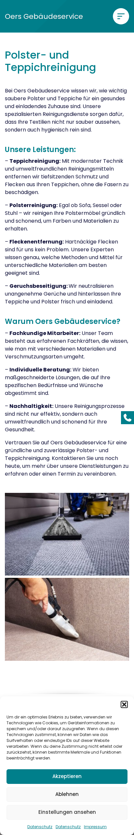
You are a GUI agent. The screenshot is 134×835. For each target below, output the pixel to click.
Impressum (95, 826)
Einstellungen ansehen (67, 812)
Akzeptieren (67, 776)
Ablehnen (67, 794)
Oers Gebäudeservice (44, 16)
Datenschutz (39, 826)
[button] (124, 704)
